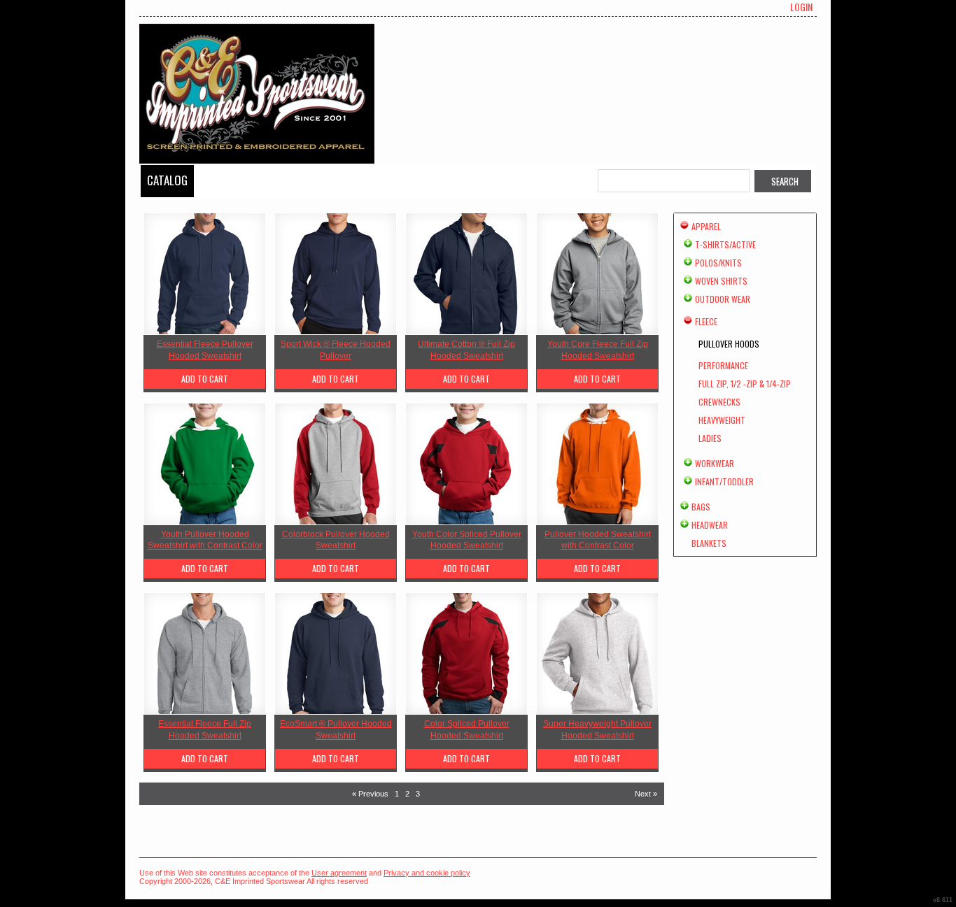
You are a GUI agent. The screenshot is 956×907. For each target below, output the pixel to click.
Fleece (706, 321)
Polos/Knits (718, 263)
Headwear (709, 525)
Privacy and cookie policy (427, 873)
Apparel (706, 226)
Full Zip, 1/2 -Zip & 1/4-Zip (744, 384)
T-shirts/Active (725, 244)
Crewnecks (719, 402)
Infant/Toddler (724, 481)
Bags (700, 507)
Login (801, 7)
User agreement (339, 873)
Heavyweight (721, 420)
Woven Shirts (721, 281)
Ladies (710, 438)
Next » (646, 794)
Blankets (708, 543)
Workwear (714, 463)
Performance (723, 365)
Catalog (167, 180)
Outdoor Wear (722, 299)
